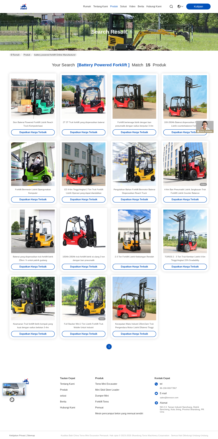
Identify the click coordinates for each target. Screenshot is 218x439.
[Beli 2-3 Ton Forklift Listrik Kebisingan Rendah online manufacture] (134, 231)
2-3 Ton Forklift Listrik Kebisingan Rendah (134, 256)
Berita (141, 6)
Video (132, 6)
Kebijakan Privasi (17, 435)
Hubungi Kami (153, 6)
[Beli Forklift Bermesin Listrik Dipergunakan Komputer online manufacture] (33, 164)
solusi (123, 6)
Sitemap (31, 435)
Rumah (87, 6)
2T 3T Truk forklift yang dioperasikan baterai (83, 122)
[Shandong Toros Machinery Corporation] (23, 6)
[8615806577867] (12, 400)
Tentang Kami (100, 6)
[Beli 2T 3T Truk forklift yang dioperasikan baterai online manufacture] (83, 97)
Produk (114, 6)
